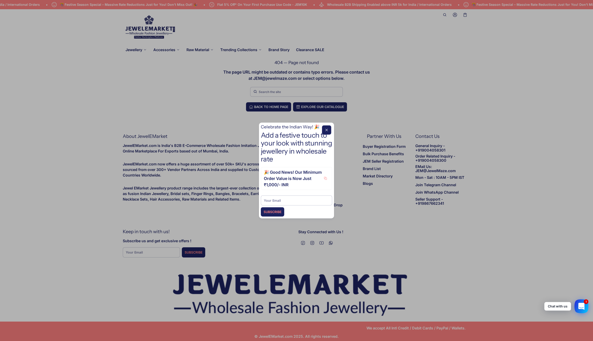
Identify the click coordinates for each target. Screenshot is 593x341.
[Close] (326, 130)
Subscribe (272, 212)
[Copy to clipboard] (325, 178)
